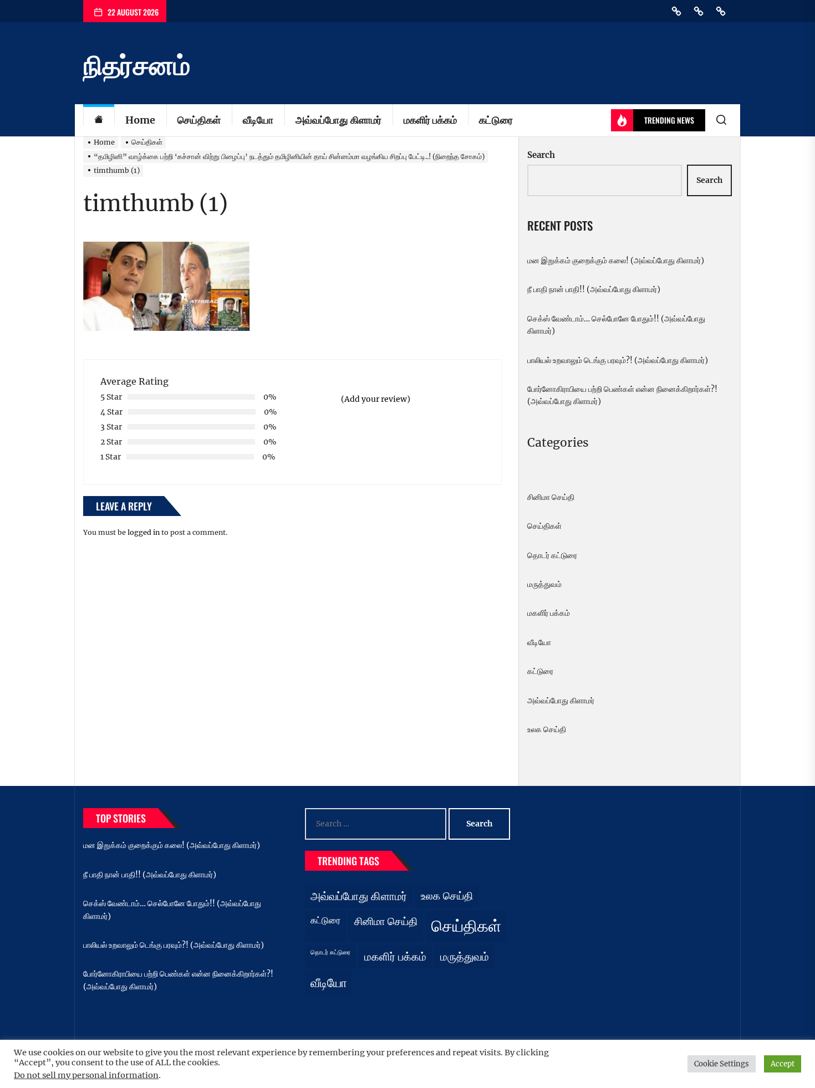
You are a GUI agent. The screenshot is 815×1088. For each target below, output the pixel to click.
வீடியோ (258, 120)
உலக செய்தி (546, 729)
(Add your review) (375, 399)
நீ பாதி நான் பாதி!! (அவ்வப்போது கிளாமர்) (593, 289)
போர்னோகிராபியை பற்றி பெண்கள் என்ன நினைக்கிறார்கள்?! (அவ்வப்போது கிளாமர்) (622, 395)
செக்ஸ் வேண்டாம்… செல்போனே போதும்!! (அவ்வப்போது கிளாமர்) (616, 325)
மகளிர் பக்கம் (430, 120)
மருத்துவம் (544, 584)
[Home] (98, 120)
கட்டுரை (496, 120)
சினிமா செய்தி (550, 497)
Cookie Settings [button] (721, 1064)
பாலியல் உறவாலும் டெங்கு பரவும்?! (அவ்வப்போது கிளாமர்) (617, 360)
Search (541, 155)
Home (140, 120)
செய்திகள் (199, 120)
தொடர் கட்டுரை (552, 555)
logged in (144, 532)
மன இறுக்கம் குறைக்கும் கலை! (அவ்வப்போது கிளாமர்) (615, 260)
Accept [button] (782, 1064)
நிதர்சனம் (136, 65)
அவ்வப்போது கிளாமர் (338, 120)
